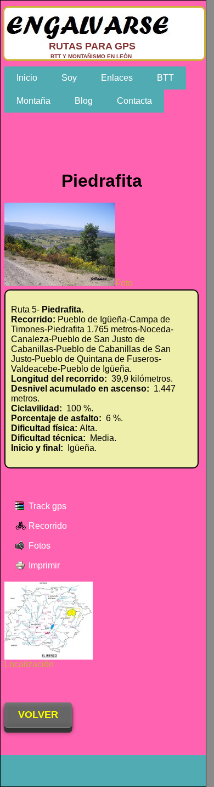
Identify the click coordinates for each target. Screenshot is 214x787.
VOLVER (38, 714)
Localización (29, 664)
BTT (165, 77)
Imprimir (44, 565)
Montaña (33, 100)
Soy (69, 77)
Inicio (26, 77)
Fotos (39, 545)
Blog (84, 100)
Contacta (134, 100)
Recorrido (48, 526)
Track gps (47, 506)
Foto (124, 283)
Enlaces (117, 77)
